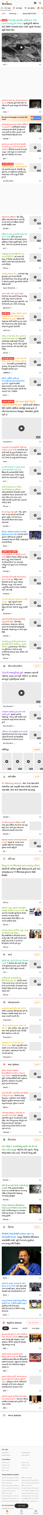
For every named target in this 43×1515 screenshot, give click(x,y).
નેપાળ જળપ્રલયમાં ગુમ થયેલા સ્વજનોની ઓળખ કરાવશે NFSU (11, 1480)
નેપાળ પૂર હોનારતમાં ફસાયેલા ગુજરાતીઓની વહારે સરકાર (11, 1488)
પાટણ (5, 461)
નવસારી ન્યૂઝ (5, 1462)
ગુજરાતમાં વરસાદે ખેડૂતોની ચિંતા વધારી (31, 1480)
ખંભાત (5, 112)
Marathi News (26, 1452)
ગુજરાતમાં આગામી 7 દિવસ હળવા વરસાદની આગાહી (31, 1493)
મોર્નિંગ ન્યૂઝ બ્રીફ (27, 1477)
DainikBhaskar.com (8, 1508)
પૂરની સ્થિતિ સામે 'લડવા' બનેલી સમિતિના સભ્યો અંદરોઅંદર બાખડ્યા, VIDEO (31, 1498)
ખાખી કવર (6, 330)
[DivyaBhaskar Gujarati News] (7, 3)
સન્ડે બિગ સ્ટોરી (8, 181)
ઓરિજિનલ (6, 373)
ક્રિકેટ (5, 395)
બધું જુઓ (37, 749)
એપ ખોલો (21, 1506)
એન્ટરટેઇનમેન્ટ (8, 706)
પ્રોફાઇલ (35, 1513)
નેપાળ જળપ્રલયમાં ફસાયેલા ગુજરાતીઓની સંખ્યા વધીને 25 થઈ (11, 1485)
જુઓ (21, 1513)
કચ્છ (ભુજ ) (36, 1328)
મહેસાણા (5, 138)
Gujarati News (6, 1455)
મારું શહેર (6, 571)
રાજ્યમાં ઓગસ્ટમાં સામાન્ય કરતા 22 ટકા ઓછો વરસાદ (11, 1498)
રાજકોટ (5, 1087)
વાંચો (7, 1513)
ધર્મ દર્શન (5, 228)
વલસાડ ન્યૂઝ (25, 1462)
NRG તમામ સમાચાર (33, 1323)
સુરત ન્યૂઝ (24, 1468)
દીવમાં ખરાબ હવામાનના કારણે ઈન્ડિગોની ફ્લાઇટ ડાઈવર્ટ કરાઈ (11, 1477)
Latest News (25, 1455)
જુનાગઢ (5, 1107)
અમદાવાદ (6, 594)
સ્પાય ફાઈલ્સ (7, 442)
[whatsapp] (37, 64)
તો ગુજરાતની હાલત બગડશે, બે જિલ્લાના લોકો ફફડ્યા (11, 1496)
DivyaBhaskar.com (27, 1508)
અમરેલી (24, 1328)
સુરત (4, 158)
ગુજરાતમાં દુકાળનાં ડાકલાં (8, 1490)
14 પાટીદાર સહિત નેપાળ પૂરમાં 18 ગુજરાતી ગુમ (31, 1488)
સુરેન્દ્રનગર (6, 308)
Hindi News (5, 1452)
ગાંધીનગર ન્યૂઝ (26, 1465)
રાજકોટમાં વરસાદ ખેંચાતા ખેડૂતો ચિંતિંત (31, 1496)
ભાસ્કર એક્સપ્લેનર (9, 288)
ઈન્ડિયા (5, 268)
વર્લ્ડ (4, 64)
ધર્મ (4, 851)
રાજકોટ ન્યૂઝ (5, 1468)
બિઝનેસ (5, 1180)
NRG (5, 1328)
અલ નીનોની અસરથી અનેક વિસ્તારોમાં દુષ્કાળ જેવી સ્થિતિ (31, 1490)
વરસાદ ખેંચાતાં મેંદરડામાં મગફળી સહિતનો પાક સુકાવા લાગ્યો (11, 1501)
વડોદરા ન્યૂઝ (5, 1470)
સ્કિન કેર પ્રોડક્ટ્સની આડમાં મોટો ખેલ (31, 1483)
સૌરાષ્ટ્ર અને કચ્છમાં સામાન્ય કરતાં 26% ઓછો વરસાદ (31, 1501)
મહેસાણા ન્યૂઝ (6, 1465)
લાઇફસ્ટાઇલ (7, 613)
